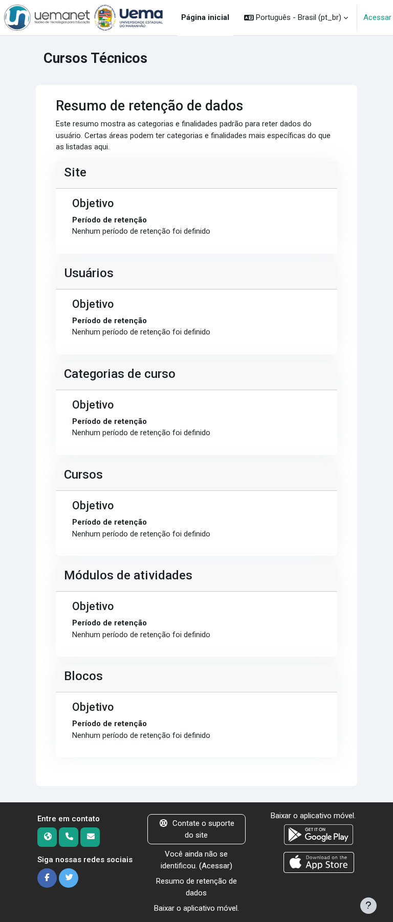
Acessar (377, 17)
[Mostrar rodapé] (368, 905)
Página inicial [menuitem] (205, 17)
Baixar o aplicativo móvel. (196, 908)
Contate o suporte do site (203, 829)
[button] (296, 17)
